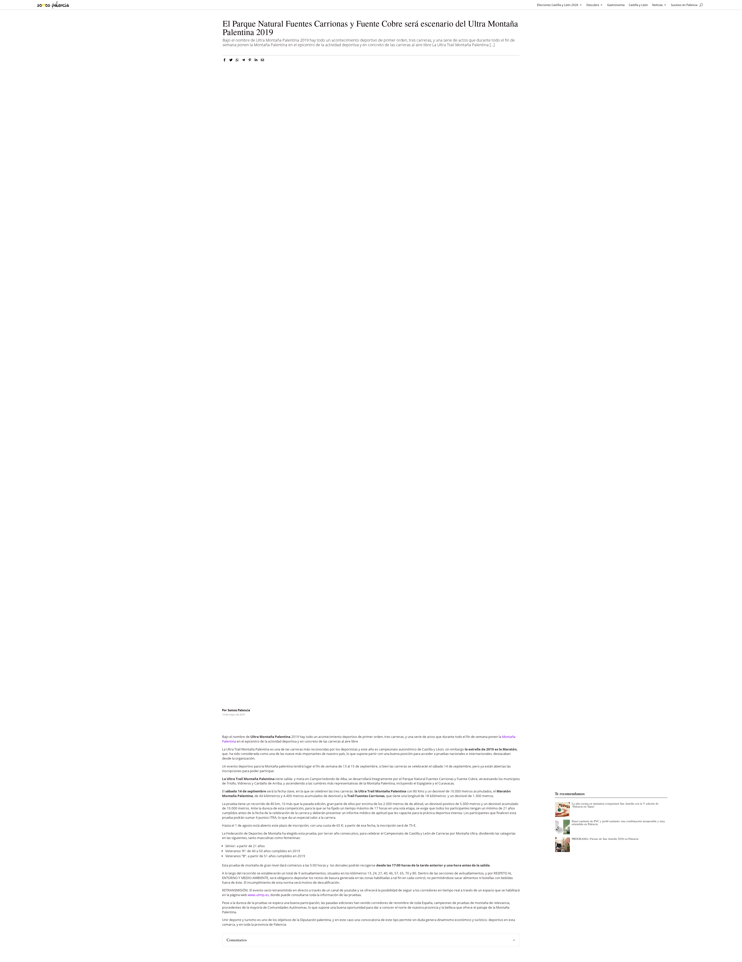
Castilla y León (638, 5)
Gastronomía (616, 5)
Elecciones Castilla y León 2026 (557, 5)
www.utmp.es (258, 895)
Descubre (592, 5)
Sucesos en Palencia (684, 5)
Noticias (657, 5)
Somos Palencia (239, 710)
